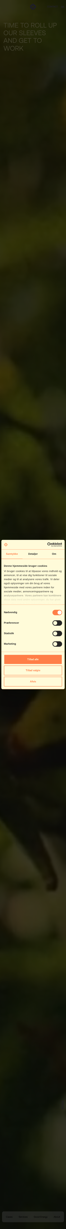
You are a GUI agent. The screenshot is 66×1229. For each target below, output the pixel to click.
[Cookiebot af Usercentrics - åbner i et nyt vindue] (47, 544)
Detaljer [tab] (33, 554)
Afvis (33, 681)
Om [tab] (54, 554)
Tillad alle (33, 659)
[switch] (57, 623)
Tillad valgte (33, 670)
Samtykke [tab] (12, 554)
